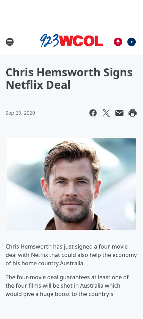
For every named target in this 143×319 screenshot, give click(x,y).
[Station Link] (71, 42)
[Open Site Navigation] (10, 42)
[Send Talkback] (118, 42)
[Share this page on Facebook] (93, 113)
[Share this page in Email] (119, 113)
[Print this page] (132, 113)
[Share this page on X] (106, 113)
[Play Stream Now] (131, 42)
